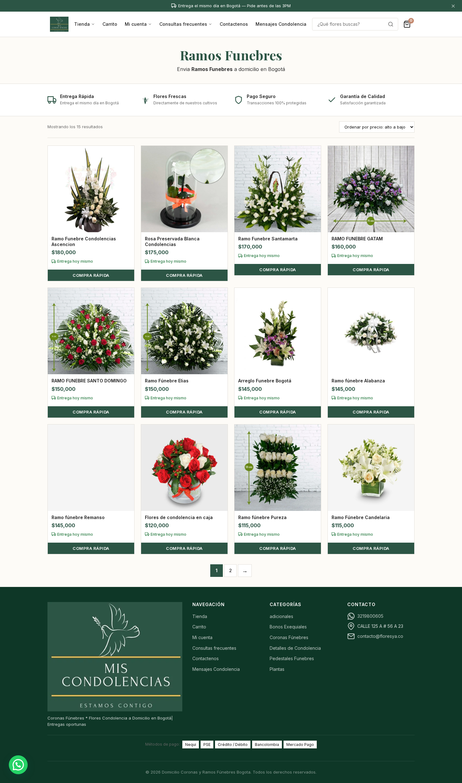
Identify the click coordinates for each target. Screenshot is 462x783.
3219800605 (370, 616)
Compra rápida (91, 275)
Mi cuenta (136, 24)
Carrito (109, 24)
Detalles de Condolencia (295, 648)
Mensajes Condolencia (281, 24)
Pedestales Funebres (292, 658)
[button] (18, 764)
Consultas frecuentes (183, 24)
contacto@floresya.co (380, 636)
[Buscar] (390, 24)
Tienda (82, 24)
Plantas (277, 669)
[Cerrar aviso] (453, 6)
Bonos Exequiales (288, 626)
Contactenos (234, 24)
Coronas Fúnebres (289, 637)
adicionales (281, 616)
